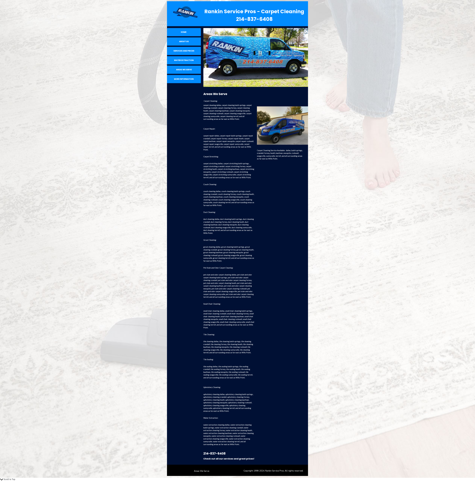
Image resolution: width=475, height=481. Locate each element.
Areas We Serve (201, 471)
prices (249, 458)
